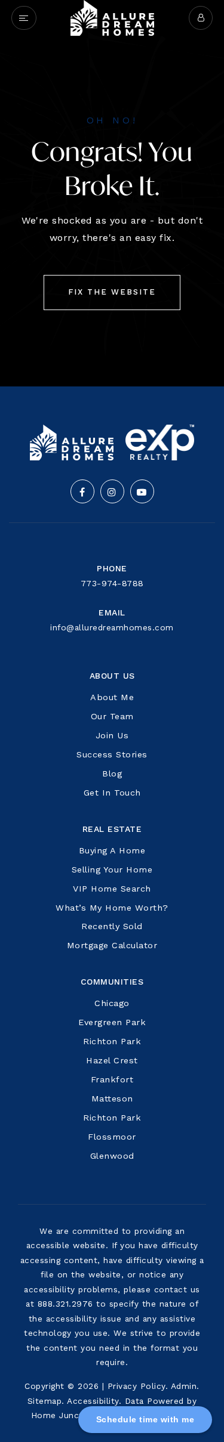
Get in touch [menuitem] (112, 792)
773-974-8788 (112, 583)
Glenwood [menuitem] (112, 1156)
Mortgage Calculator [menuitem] (112, 945)
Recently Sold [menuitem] (112, 926)
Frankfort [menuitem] (112, 1079)
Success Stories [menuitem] (112, 754)
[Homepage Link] (112, 17)
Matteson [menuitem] (112, 1098)
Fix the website (112, 291)
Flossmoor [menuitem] (112, 1136)
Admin (184, 1386)
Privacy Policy (136, 1386)
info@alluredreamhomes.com (112, 627)
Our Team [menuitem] (112, 716)
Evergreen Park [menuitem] (112, 1022)
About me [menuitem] (112, 697)
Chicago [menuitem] (112, 1003)
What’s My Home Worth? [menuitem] (112, 907)
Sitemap (44, 1401)
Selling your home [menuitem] (112, 869)
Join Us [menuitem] (112, 735)
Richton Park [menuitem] (112, 1041)
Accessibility (93, 1401)
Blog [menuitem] (112, 773)
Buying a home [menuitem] (112, 850)
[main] (112, 193)
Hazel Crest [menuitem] (112, 1060)
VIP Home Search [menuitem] (112, 888)
